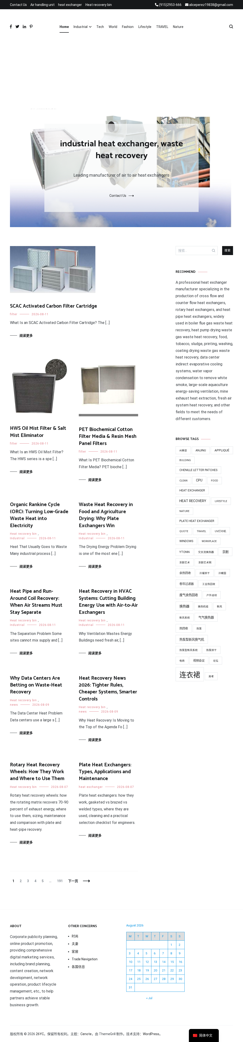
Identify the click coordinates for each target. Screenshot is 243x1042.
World (113, 27)
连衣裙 (189, 675)
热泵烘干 (211, 650)
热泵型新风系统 (188, 650)
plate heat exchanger (196, 521)
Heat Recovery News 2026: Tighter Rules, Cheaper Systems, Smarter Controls (108, 688)
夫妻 (75, 944)
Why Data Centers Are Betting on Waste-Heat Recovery (36, 685)
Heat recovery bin (98, 5)
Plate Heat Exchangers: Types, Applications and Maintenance (105, 772)
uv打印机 (220, 531)
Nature (178, 27)
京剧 (225, 552)
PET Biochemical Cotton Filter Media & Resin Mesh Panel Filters (107, 437)
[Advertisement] (121, 73)
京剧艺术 (184, 562)
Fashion (128, 27)
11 (138, 962)
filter (13, 314)
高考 (211, 676)
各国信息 (78, 967)
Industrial (81, 27)
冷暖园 (222, 573)
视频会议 (199, 660)
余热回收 (185, 573)
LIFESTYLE (221, 501)
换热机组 (203, 606)
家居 (75, 951)
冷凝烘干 (204, 573)
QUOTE (183, 531)
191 (60, 881)
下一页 (73, 881)
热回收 (183, 628)
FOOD (214, 480)
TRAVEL (162, 27)
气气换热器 (206, 617)
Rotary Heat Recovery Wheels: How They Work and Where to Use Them (37, 772)
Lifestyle (144, 27)
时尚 (75, 936)
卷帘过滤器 (186, 584)
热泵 (199, 628)
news (14, 704)
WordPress (151, 1034)
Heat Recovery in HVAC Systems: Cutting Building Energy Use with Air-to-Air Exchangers (108, 601)
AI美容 (183, 450)
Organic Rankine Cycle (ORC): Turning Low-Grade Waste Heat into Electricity (39, 515)
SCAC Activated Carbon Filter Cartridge (53, 306)
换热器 (184, 606)
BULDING (185, 460)
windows (186, 541)
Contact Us (18, 5)
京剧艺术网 (204, 562)
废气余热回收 (188, 595)
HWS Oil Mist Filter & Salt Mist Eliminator (38, 431)
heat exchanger (70, 5)
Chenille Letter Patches (198, 470)
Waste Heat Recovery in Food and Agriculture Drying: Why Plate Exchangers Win (106, 515)
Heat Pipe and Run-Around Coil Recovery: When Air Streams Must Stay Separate (36, 601)
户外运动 (211, 595)
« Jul (149, 998)
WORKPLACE (209, 541)
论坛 (215, 660)
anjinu (201, 450)
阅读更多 (26, 335)
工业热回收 (208, 584)
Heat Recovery (192, 501)
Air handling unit (42, 5)
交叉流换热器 (206, 552)
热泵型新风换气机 (191, 639)
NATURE (184, 511)
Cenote (86, 1034)
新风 (219, 606)
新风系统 (184, 617)
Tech (100, 27)
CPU (199, 480)
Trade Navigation (85, 959)
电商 (182, 660)
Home (64, 27)
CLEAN (183, 480)
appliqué (222, 450)
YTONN (184, 552)
